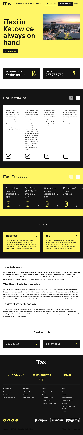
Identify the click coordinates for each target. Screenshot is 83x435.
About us (64, 392)
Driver (32, 3)
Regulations (76, 429)
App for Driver (46, 400)
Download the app (65, 3)
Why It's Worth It (47, 392)
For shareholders (67, 397)
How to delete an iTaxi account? (68, 407)
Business (26, 3)
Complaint (65, 403)
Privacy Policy (66, 429)
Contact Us (26, 395)
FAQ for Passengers (9, 397)
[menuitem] (77, 3)
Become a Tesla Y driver (49, 403)
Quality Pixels (29, 429)
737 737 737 (16, 375)
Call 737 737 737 (51, 3)
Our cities (6, 395)
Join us (44, 395)
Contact (64, 411)
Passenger (18, 3)
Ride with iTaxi (27, 392)
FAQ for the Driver (47, 397)
